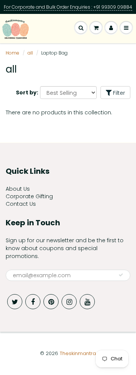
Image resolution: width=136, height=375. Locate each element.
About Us (18, 189)
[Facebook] (32, 301)
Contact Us (21, 204)
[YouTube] (87, 301)
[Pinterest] (51, 301)
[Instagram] (69, 301)
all (30, 53)
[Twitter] (14, 301)
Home (12, 53)
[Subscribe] (121, 275)
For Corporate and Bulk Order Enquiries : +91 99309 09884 (68, 7)
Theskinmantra (78, 353)
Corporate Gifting (29, 196)
